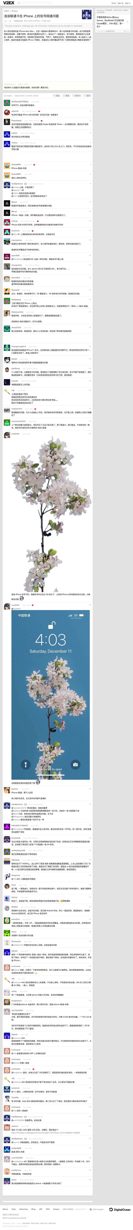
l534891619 (110, 31)
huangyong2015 (18, 346)
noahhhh (15, 433)
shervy (14, 897)
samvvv (14, 1126)
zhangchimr (16, 265)
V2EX (6, 10)
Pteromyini (16, 941)
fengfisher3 (16, 1000)
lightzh (14, 950)
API (40, 1209)
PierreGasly (16, 120)
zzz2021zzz (16, 1170)
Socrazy (16, 819)
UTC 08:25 (26, 1223)
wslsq (14, 991)
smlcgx (14, 221)
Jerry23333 (16, 327)
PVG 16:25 (35, 1223)
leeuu (13, 931)
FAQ (48, 1209)
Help (14, 1209)
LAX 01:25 (43, 1223)
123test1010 (16, 408)
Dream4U (15, 290)
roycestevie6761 (18, 421)
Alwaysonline (17, 312)
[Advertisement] (47, 62)
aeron (13, 1179)
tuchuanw (15, 966)
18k (13, 390)
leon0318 (15, 230)
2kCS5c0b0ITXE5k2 (19, 101)
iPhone (14, 10)
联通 (57, 95)
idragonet (15, 875)
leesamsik (15, 838)
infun (15, 196)
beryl (13, 885)
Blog (33, 1209)
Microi (14, 202)
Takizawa (15, 860)
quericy (14, 789)
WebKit (14, 907)
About (5, 1209)
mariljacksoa (18, 21)
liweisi (14, 359)
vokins (14, 133)
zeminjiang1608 (18, 850)
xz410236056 (17, 1010)
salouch (15, 111)
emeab (16, 187)
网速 (67, 95)
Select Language (97, 1209)
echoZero (15, 919)
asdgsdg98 (16, 1148)
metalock (15, 1088)
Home (114, 3)
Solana (56, 1209)
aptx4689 (15, 255)
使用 (88, 95)
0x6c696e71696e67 (19, 825)
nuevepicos (16, 240)
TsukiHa (15, 1097)
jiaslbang (15, 368)
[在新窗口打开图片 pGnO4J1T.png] (21, 599)
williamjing (16, 299)
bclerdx (14, 381)
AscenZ (16, 969)
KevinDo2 (15, 277)
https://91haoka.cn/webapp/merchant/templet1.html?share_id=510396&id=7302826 (45, 1132)
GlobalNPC (16, 164)
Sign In (127, 3)
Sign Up (121, 3)
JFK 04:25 (52, 1223)
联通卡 (78, 95)
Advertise (23, 1209)
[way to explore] (9, 3)
